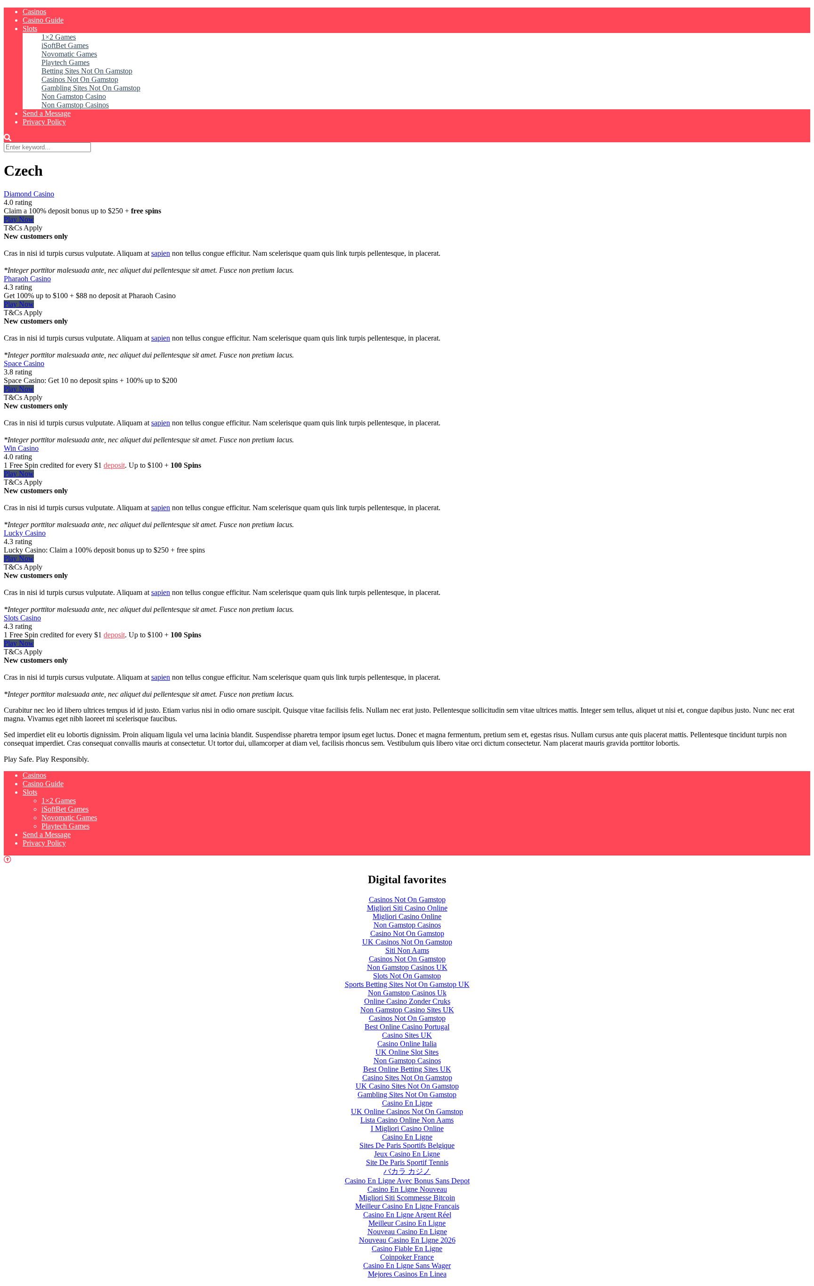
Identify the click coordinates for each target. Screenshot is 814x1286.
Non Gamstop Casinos (75, 105)
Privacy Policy (44, 122)
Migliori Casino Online (407, 916)
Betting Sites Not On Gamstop (86, 71)
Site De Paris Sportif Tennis (407, 1162)
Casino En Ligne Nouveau (407, 1189)
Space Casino (24, 363)
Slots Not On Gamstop (407, 976)
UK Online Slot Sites (407, 1052)
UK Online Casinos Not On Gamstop (407, 1111)
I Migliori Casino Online (407, 1128)
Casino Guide (43, 20)
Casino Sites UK (407, 1035)
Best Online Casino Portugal (407, 1027)
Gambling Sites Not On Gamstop (90, 88)
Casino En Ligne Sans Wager (407, 1266)
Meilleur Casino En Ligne (407, 1223)
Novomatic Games (69, 54)
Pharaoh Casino (27, 279)
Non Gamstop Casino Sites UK (407, 1010)
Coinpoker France (407, 1257)
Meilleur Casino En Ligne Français (407, 1206)
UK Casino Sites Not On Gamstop (407, 1086)
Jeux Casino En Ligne (407, 1154)
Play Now (19, 219)
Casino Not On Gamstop (407, 933)
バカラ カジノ (407, 1171)
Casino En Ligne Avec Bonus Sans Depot (407, 1181)
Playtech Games (65, 62)
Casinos (34, 12)
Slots (30, 28)
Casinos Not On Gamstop (79, 79)
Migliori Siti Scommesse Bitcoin (407, 1198)
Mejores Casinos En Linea (407, 1274)
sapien (160, 253)
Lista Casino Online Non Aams (407, 1120)
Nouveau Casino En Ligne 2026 (407, 1240)
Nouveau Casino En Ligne (407, 1232)
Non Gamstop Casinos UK (407, 967)
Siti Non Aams (407, 950)
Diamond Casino (29, 194)
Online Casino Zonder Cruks (407, 1001)
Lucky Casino (25, 533)
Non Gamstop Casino (73, 96)
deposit (114, 465)
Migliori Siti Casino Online (407, 908)
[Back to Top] (7, 859)
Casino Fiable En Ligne (407, 1249)
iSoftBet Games (65, 45)
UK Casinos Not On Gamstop (407, 942)
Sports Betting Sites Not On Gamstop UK (407, 984)
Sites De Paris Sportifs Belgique (407, 1145)
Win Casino (21, 448)
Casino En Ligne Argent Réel (407, 1215)
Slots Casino (22, 618)
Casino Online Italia (407, 1044)
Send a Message (47, 113)
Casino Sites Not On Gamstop (407, 1078)
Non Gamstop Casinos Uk (407, 993)
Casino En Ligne (407, 1103)
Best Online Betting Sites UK (407, 1069)
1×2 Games (58, 37)
